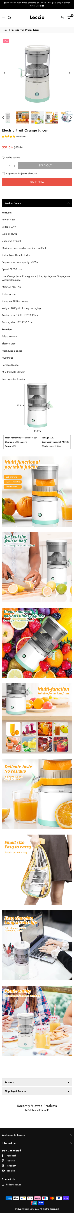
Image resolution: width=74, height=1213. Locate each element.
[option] (37, 73)
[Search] (9, 17)
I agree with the (21, 173)
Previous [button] (4, 73)
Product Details (13, 203)
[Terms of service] (29, 173)
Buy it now (37, 182)
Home (4, 29)
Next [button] (69, 73)
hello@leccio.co (13, 1184)
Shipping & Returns (15, 1091)
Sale (6, 40)
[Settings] (62, 17)
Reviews (9, 1082)
